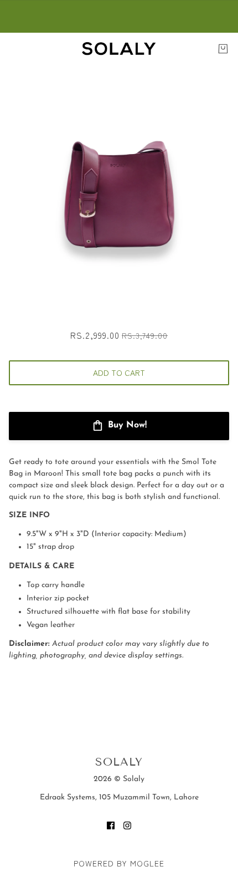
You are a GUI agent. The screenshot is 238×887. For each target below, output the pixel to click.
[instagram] (127, 825)
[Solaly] (119, 48)
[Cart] (223, 49)
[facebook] (110, 825)
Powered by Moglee (119, 863)
